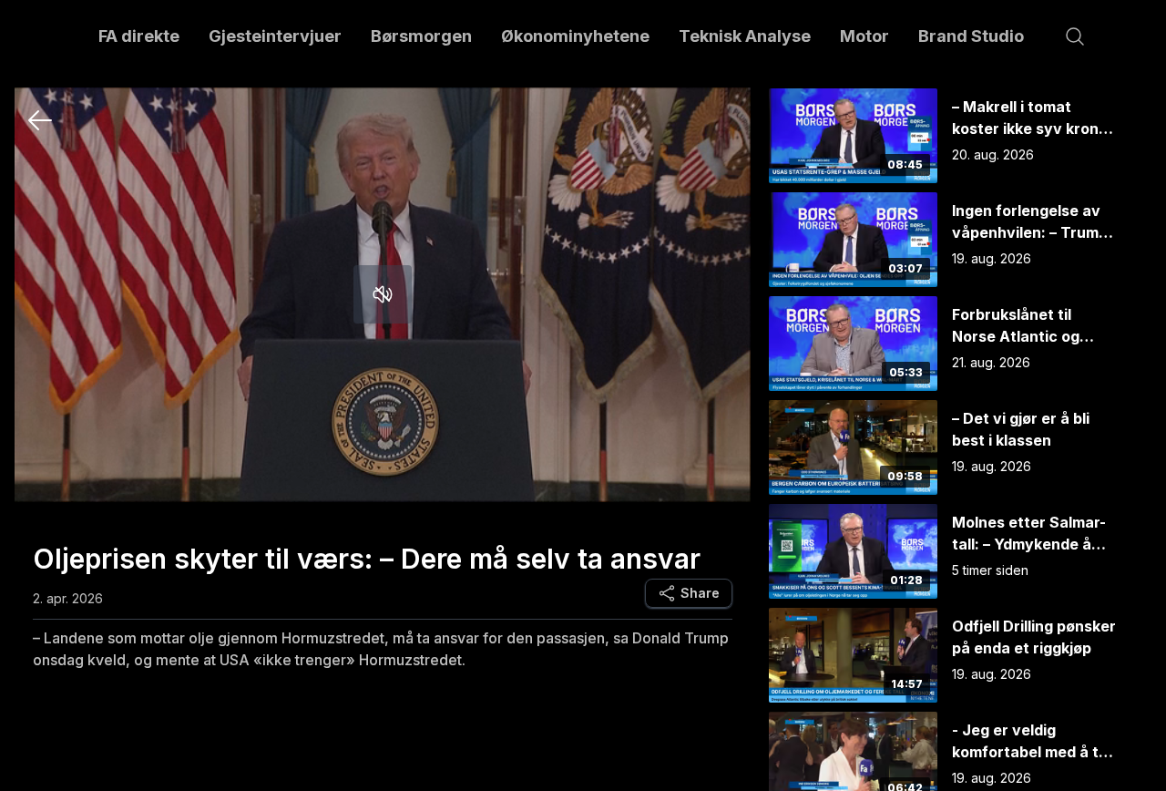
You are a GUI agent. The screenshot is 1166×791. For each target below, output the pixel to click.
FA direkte (138, 36)
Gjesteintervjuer (275, 36)
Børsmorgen (421, 36)
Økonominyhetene (575, 36)
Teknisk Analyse (745, 36)
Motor (864, 36)
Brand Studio (971, 36)
